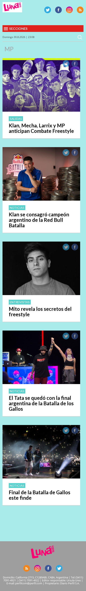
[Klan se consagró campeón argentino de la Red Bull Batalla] (41, 199)
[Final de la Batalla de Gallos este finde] (41, 477)
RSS (80, 10)
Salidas (16, 118)
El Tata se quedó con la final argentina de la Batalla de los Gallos (41, 403)
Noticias (17, 207)
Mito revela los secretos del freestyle (40, 311)
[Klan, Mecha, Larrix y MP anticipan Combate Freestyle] (41, 110)
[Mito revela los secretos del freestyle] (41, 294)
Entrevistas (20, 302)
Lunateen (12, 7)
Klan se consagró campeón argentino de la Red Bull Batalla (39, 219)
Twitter (47, 10)
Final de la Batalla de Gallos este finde (39, 495)
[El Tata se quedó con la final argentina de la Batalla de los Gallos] (41, 382)
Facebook (58, 10)
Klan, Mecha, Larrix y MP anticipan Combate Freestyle (41, 128)
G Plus (69, 10)
